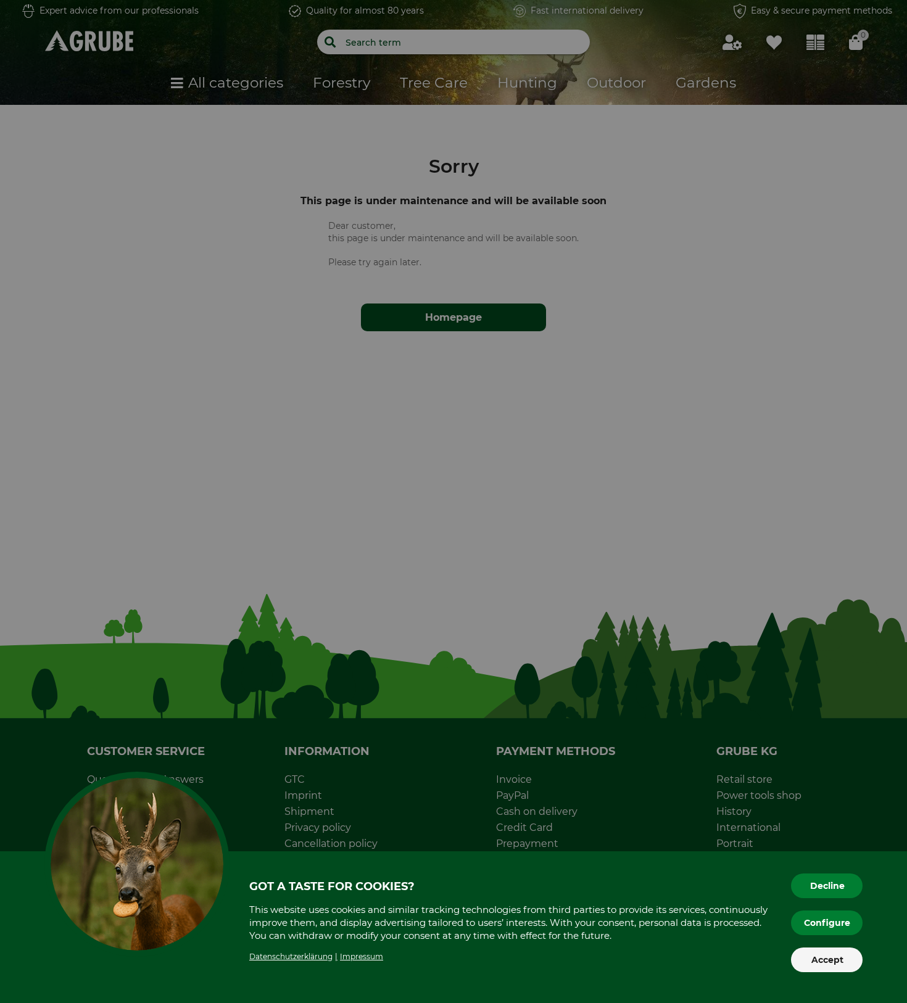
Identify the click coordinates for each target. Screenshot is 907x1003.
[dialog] (453, 501)
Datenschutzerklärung (291, 956)
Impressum (361, 956)
